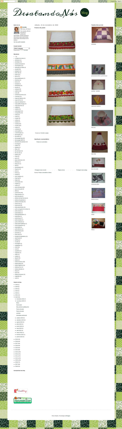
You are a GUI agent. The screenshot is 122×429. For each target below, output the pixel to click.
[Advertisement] (61, 156)
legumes (17, 169)
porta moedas (18, 220)
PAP (16, 191)
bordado (17, 83)
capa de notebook (19, 102)
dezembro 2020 (20, 299)
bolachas (17, 80)
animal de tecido (19, 63)
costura (17, 122)
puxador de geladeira (20, 236)
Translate (25, 50)
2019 (16, 339)
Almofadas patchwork (21, 315)
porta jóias (17, 216)
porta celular (18, 211)
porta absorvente (19, 207)
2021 (16, 295)
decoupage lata (19, 138)
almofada (17, 62)
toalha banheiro (19, 261)
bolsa (16, 82)
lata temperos (18, 167)
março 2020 (20, 332)
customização (18, 132)
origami (17, 183)
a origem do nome (19, 58)
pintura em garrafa (19, 200)
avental (17, 69)
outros (16, 185)
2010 (16, 358)
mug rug (17, 178)
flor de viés (17, 152)
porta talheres (18, 229)
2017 (16, 343)
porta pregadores (19, 225)
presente (17, 232)
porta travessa (18, 230)
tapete (16, 258)
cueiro (16, 127)
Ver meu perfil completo (19, 42)
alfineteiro (17, 60)
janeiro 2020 (20, 336)
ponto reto (17, 205)
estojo (16, 145)
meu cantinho (18, 176)
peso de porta (18, 196)
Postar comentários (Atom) (45, 172)
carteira (17, 109)
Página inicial (61, 170)
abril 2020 (19, 330)
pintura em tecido (19, 201)
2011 (16, 356)
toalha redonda (18, 269)
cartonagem (18, 111)
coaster (17, 118)
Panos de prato (20, 309)
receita (16, 241)
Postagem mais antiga (81, 170)
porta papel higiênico (20, 223)
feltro (16, 149)
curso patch (18, 131)
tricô (16, 272)
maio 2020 (19, 328)
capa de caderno (19, 98)
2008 (16, 362)
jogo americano (19, 160)
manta (16, 174)
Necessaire (19, 305)
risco (16, 247)
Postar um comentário (42, 142)
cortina (16, 120)
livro (16, 171)
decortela (17, 136)
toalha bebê (18, 263)
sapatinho (17, 251)
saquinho (17, 252)
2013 (16, 351)
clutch (16, 116)
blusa (16, 76)
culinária (17, 129)
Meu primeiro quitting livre (22, 307)
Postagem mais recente (40, 170)
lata (16, 165)
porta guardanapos (19, 214)
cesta (16, 114)
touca (16, 270)
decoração (17, 134)
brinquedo (17, 85)
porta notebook (18, 221)
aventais (18, 313)
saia (16, 249)
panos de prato (18, 189)
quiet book (17, 238)
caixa (16, 93)
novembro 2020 (20, 301)
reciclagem (17, 243)
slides (16, 254)
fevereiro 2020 (20, 334)
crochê (16, 125)
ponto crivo (17, 203)
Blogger (68, 415)
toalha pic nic (18, 267)
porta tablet (17, 227)
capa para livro (18, 105)
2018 (16, 341)
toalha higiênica (19, 265)
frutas (16, 156)
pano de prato (18, 187)
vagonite (17, 276)
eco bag (17, 143)
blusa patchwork (19, 78)
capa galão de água (20, 103)
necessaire (17, 181)
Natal (16, 180)
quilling (17, 240)
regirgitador (18, 245)
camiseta (17, 96)
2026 (16, 284)
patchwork (17, 192)
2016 (16, 345)
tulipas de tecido (19, 274)
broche (16, 87)
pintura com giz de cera (20, 198)
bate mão (17, 72)
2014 (16, 349)
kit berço (17, 162)
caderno (17, 91)
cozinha (17, 123)
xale (16, 278)
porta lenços (18, 218)
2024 (16, 288)
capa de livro (18, 100)
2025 (16, 286)
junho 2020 (19, 326)
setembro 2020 (20, 320)
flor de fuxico (18, 151)
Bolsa (17, 303)
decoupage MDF (19, 140)
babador (17, 71)
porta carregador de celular (21, 209)
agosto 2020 (20, 322)
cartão (16, 107)
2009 (16, 360)
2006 (16, 366)
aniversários (18, 65)
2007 (16, 364)
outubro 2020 (20, 318)
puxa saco (17, 234)
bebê (16, 74)
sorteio (16, 256)
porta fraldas (18, 212)
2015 (16, 347)
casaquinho (18, 112)
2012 (16, 354)
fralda (16, 154)
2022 (16, 293)
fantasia (17, 147)
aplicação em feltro (19, 67)
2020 (16, 297)
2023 (16, 290)
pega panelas (18, 194)
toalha (16, 260)
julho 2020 (19, 324)
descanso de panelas (20, 141)
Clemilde (24, 27)
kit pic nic (17, 163)
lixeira (16, 172)
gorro (16, 158)
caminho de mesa (19, 94)
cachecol (17, 89)
